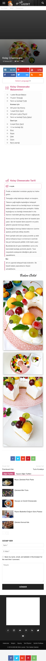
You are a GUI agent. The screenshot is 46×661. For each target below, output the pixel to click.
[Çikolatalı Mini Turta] (7, 493)
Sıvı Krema (21, 108)
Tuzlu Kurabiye (38, 469)
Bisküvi (23, 95)
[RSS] (32, 630)
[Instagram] (14, 630)
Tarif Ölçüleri (27, 643)
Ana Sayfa (4, 8)
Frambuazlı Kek (8, 469)
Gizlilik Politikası (38, 643)
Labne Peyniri (22, 114)
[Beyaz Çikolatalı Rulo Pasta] (7, 482)
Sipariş (19, 643)
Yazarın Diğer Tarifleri (23, 474)
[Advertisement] (23, 24)
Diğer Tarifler (8, 474)
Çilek (12, 136)
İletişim (13, 643)
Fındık (25, 101)
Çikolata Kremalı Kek (22, 522)
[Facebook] (8, 630)
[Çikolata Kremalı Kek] (7, 525)
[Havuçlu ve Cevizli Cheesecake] (7, 503)
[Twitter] (38, 630)
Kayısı (12, 133)
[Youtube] (23, 636)
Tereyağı (20, 98)
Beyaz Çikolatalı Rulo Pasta (24, 479)
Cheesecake (19, 8)
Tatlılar (11, 8)
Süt (22, 127)
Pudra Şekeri (27, 117)
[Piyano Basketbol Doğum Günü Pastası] (7, 514)
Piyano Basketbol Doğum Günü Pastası (28, 511)
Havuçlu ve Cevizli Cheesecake (26, 501)
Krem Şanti (20, 111)
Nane (12, 143)
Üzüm (12, 139)
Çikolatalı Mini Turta (21, 490)
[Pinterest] (26, 630)
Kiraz (12, 130)
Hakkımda (6, 643)
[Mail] (20, 630)
